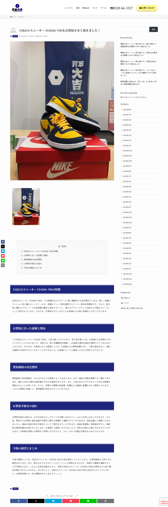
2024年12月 (127, 212)
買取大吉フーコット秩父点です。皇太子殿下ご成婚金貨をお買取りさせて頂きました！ (138, 45)
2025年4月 (127, 191)
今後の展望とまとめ (33, 267)
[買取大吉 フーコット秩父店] (17, 8)
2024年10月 (127, 222)
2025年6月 (127, 181)
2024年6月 (127, 243)
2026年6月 (127, 120)
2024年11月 (127, 217)
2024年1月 (127, 268)
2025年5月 (127, 186)
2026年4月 (127, 130)
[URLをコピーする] (105, 501)
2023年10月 (127, 284)
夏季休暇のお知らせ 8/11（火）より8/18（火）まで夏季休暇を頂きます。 (139, 82)
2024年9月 (127, 227)
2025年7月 (127, 176)
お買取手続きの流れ (33, 263)
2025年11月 (127, 156)
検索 (153, 29)
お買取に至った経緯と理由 (36, 255)
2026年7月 (127, 114)
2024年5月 (127, 248)
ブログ (15, 36)
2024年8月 (127, 233)
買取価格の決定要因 (33, 259)
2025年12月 (127, 150)
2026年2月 (127, 140)
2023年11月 (127, 279)
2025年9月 (127, 166)
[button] (18, 501)
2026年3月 (127, 135)
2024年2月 (127, 263)
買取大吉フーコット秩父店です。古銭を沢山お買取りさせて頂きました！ (138, 62)
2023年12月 (127, 274)
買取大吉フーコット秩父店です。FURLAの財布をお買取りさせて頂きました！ (138, 53)
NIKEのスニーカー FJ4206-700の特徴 (41, 251)
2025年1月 (127, 207)
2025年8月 (127, 171)
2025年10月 (127, 161)
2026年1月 (127, 145)
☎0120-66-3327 (121, 8)
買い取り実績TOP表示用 (133, 308)
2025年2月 (127, 202)
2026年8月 (127, 109)
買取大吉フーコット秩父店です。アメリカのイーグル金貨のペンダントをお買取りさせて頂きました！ (138, 73)
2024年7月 (127, 238)
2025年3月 (127, 197)
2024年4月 (127, 253)
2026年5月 (127, 125)
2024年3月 (127, 258)
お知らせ (126, 298)
